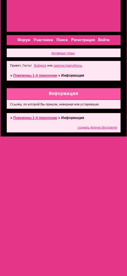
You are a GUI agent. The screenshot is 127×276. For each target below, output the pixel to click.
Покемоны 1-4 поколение (35, 75)
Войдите (40, 65)
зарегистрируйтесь (67, 65)
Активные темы (63, 53)
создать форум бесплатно (97, 127)
